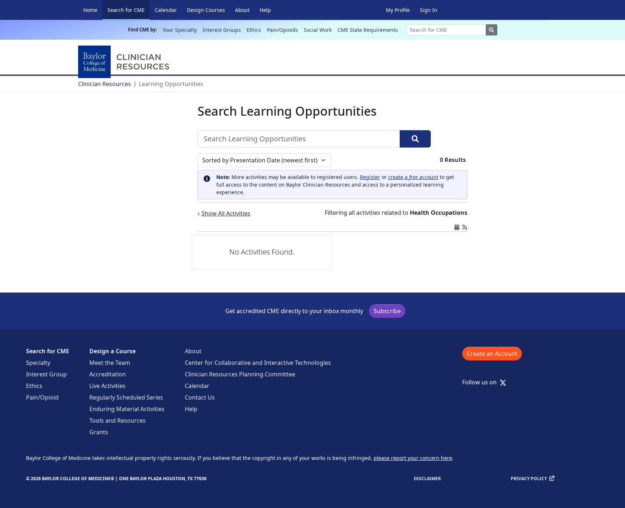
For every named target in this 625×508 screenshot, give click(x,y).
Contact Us (200, 397)
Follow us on (481, 382)
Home (90, 10)
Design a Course (112, 351)
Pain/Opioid (42, 397)
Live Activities (107, 386)
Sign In (428, 10)
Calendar (166, 10)
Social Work (318, 29)
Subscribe (387, 311)
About (242, 10)
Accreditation (107, 374)
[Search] (415, 139)
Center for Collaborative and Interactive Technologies (258, 363)
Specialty (38, 363)
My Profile (398, 10)
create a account (413, 177)
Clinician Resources (104, 84)
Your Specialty (180, 29)
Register (370, 177)
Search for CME (128, 9)
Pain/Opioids (282, 29)
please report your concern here (413, 457)
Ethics (254, 29)
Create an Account (492, 354)
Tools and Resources (117, 420)
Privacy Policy (529, 478)
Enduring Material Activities (127, 409)
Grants (98, 432)
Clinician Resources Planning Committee (240, 374)
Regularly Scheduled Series (126, 397)
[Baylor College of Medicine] (125, 62)
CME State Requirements (367, 29)
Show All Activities (225, 213)
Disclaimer (427, 478)
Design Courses (206, 10)
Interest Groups (222, 29)
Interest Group (46, 374)
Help (265, 10)
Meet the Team (109, 363)
